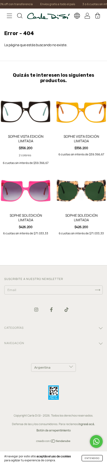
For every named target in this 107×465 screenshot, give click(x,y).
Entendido (92, 458)
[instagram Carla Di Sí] (36, 309)
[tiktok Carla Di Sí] (66, 309)
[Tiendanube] (53, 441)
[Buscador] (20, 16)
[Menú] (9, 16)
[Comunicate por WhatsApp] (96, 441)
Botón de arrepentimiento (54, 430)
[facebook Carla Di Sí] (51, 309)
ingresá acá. (86, 424)
